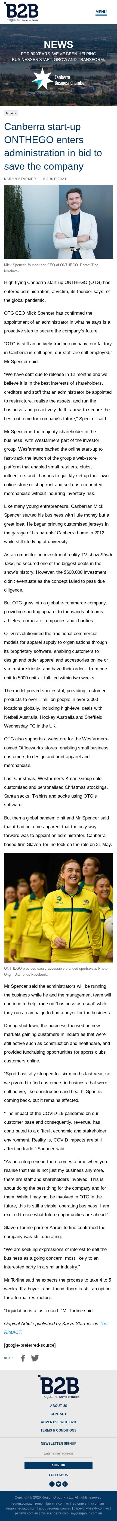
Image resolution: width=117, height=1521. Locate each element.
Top (107, 1513)
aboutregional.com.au (55, 1508)
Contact (58, 1414)
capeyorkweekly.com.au (91, 1508)
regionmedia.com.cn (21, 1508)
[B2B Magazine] (58, 1387)
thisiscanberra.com (55, 1513)
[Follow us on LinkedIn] (65, 1484)
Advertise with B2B (58, 1422)
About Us (58, 1406)
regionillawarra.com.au (52, 1503)
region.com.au (22, 1503)
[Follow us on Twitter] (58, 1484)
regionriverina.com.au (88, 1503)
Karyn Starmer (20, 179)
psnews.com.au (26, 1513)
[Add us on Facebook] (52, 1484)
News (11, 113)
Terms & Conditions (58, 1430)
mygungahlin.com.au (86, 1513)
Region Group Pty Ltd (57, 1497)
